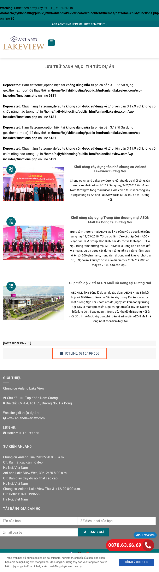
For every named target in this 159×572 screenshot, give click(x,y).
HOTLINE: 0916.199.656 (81, 353)
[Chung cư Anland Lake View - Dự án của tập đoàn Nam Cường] (24, 43)
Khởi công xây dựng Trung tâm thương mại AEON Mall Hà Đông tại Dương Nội (110, 220)
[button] (51, 42)
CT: (5, 462)
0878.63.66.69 (124, 545)
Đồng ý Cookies (136, 562)
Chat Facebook (145, 535)
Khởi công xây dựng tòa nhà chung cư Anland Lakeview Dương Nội (110, 169)
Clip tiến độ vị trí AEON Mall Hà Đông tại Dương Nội (110, 283)
